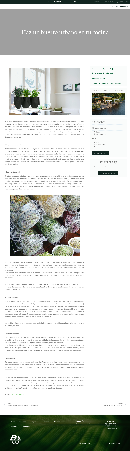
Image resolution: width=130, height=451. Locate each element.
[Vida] (94, 147)
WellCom (14, 426)
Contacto (26, 426)
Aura (97, 142)
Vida (97, 147)
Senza (98, 132)
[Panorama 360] (94, 134)
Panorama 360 (101, 134)
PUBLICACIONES (104, 69)
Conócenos (22, 422)
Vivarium (57, 422)
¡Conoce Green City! (99, 78)
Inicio (13, 422)
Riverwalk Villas (101, 145)
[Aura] (94, 142)
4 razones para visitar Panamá (102, 73)
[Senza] (94, 132)
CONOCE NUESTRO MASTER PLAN (108, 91)
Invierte (46, 422)
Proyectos (34, 422)
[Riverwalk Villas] (94, 145)
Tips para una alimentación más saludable (106, 83)
